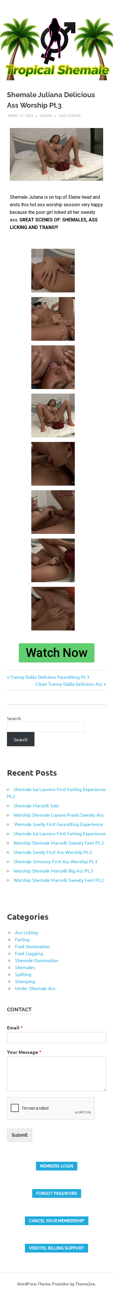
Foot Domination (32, 946)
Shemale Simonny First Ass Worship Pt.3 (55, 861)
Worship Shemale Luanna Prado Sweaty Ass (59, 815)
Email (15, 1027)
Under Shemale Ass (35, 988)
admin (46, 115)
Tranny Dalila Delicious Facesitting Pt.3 (49, 677)
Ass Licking (70, 115)
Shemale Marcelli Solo (36, 805)
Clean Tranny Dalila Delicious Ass (69, 684)
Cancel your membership (56, 1220)
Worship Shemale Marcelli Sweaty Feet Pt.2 (59, 880)
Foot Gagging (29, 953)
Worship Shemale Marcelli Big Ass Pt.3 (53, 870)
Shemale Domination (36, 960)
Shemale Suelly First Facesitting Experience (58, 824)
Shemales (25, 967)
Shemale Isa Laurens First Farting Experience (60, 833)
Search (14, 718)
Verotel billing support (56, 1248)
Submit (20, 1135)
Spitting (23, 974)
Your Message (24, 1052)
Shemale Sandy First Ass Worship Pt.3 (53, 852)
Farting (22, 939)
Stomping (25, 981)
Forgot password (56, 1193)
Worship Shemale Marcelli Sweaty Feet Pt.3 (59, 842)
